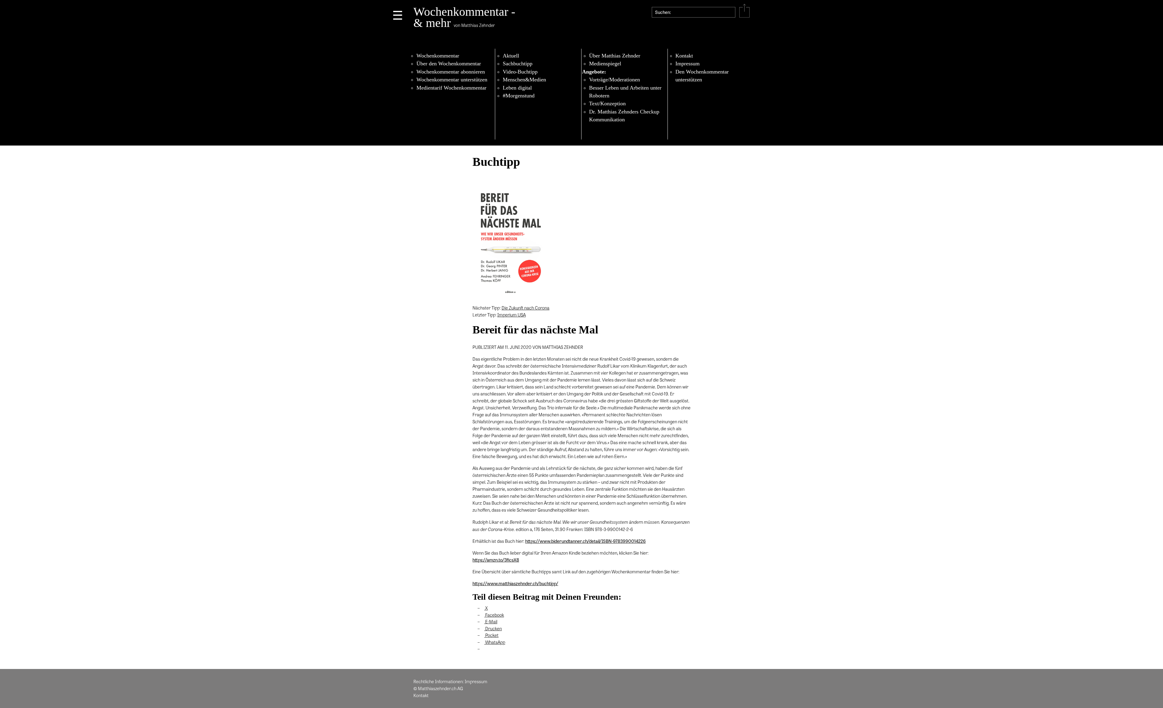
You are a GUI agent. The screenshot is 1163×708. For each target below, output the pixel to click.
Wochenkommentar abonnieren (450, 72)
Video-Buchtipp (520, 72)
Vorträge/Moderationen (614, 80)
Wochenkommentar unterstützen (451, 80)
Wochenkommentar (437, 56)
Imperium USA (511, 314)
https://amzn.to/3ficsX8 (495, 559)
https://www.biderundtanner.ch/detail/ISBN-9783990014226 (585, 541)
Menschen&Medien (524, 80)
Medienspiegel (605, 64)
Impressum (687, 64)
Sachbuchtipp (517, 64)
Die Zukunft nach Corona (525, 307)
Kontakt (684, 56)
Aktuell (511, 56)
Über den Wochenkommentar (448, 64)
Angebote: (594, 72)
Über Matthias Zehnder (614, 56)
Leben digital (517, 88)
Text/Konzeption (607, 103)
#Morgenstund (519, 96)
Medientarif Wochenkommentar (451, 88)
